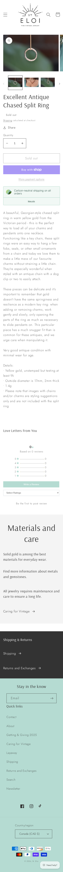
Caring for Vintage (16, 611)
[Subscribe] (51, 698)
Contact (11, 717)
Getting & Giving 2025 (21, 735)
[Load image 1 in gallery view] (15, 83)
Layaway (11, 753)
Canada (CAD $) (29, 834)
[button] (5, 14)
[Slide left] (3, 83)
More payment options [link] (31, 179)
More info (31, 201)
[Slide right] (59, 83)
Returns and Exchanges (19, 668)
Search (11, 780)
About (10, 726)
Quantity (8, 135)
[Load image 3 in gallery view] (48, 83)
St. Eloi (35, 861)
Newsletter (13, 789)
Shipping (7, 120)
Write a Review (31, 484)
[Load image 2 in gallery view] (31, 83)
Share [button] (11, 127)
